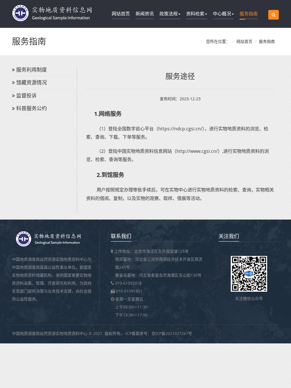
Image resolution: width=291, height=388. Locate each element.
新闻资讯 (145, 14)
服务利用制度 (31, 69)
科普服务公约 (31, 108)
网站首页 (121, 14)
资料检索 (195, 14)
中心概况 (222, 14)
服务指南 (249, 14)
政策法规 (168, 14)
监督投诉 (26, 95)
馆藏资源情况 (31, 82)
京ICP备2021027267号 (171, 333)
